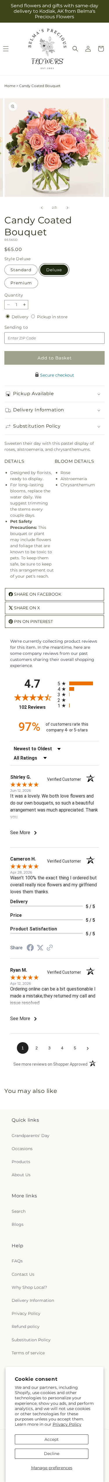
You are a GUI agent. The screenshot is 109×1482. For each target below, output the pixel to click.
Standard (20, 269)
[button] (75, 48)
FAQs (17, 1261)
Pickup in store (52, 316)
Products (21, 1161)
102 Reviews (36, 707)
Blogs (18, 1224)
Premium (21, 282)
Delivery (21, 316)
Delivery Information (33, 1300)
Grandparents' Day (30, 1135)
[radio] (78, 683)
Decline (51, 1453)
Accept (51, 1439)
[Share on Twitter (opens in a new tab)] (40, 947)
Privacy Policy (67, 1424)
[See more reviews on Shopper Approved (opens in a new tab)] (50, 948)
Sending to (24, 327)
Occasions (22, 1148)
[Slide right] (67, 207)
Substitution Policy (31, 1339)
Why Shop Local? (29, 1287)
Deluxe (54, 269)
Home (9, 86)
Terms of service (28, 1353)
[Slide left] (41, 207)
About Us (21, 1174)
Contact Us (23, 1274)
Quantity (13, 295)
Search (19, 1211)
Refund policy (26, 1326)
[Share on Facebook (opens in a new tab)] (30, 948)
